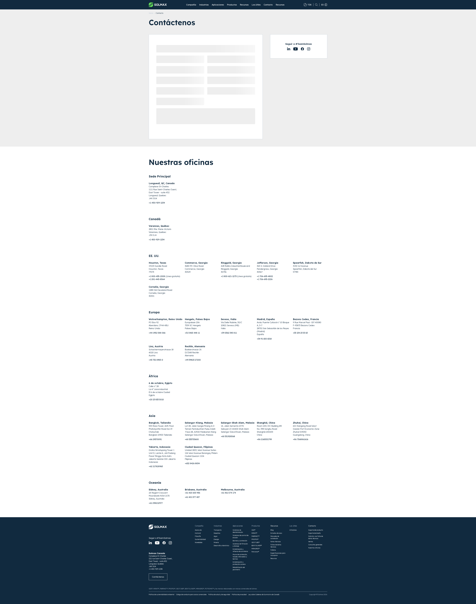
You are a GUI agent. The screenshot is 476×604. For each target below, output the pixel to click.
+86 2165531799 (264, 439)
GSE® (253, 530)
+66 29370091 (155, 439)
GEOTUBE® (256, 542)
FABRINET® (255, 536)
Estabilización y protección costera (239, 563)
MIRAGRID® (256, 549)
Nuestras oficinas (314, 548)
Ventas (310, 541)
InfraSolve (293, 530)
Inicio (151, 13)
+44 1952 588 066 (157, 333)
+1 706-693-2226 (264, 279)
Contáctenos (158, 577)
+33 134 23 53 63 (300, 333)
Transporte (217, 530)
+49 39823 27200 (193, 360)
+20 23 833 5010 (156, 399)
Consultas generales (315, 545)
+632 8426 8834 (192, 463)
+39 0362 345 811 (229, 333)
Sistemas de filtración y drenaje (240, 545)
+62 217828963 (156, 466)
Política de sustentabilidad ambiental (161, 594)
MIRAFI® (254, 533)
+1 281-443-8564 (157, 279)
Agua (215, 536)
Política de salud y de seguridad (219, 594)
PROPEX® (255, 539)
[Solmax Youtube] (157, 542)
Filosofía (198, 536)
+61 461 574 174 (228, 493)
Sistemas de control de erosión (240, 536)
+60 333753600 (192, 439)
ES (322, 4)
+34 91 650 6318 (264, 339)
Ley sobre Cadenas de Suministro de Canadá (263, 594)
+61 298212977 (156, 503)
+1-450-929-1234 (157, 202)
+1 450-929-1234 (156, 239)
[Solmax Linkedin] (150, 542)
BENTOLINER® (257, 545)
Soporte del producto (315, 530)
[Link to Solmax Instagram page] (308, 48)
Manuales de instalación (274, 537)
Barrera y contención (240, 541)
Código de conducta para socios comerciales (191, 594)
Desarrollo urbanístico (221, 545)
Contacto (268, 4)
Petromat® (255, 552)
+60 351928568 (228, 436)
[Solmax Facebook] (164, 542)
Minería (216, 542)
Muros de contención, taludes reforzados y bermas (240, 557)
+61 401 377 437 (192, 497)
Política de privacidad (239, 594)
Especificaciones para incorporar (277, 554)
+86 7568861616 (300, 439)
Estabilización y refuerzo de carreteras (240, 550)
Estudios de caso (276, 533)
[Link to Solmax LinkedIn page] (288, 48)
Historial (198, 533)
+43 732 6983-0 (156, 360)
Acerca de (198, 530)
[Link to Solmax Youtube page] (302, 48)
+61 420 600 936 (192, 493)
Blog (272, 530)
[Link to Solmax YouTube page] (295, 48)
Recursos (274, 526)
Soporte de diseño (314, 533)
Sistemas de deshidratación (238, 531)
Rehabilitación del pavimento (239, 568)
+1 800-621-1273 (229, 276)
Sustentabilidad (200, 539)
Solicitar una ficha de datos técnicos (315, 537)
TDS (310, 4)
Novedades (198, 542)
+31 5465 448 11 (192, 333)
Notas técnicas (275, 541)
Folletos (273, 550)
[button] (191, 4)
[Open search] (315, 4)
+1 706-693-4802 (265, 276)
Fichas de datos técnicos (275, 546)
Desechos (217, 533)
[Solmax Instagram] (170, 542)
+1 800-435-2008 (157, 276)
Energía (216, 539)
